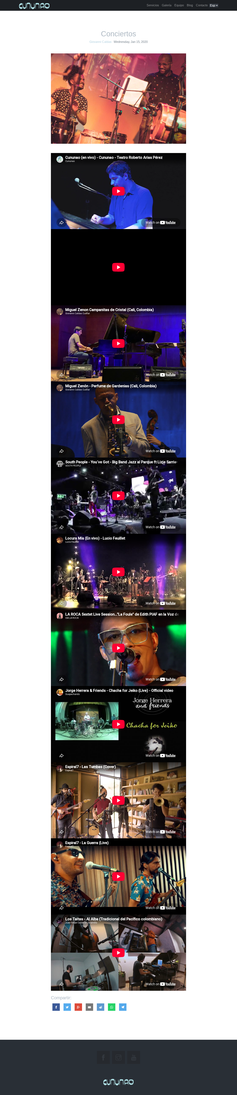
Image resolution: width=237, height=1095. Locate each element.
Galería (166, 5)
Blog (190, 5)
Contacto (202, 5)
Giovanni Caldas (100, 41)
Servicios (153, 5)
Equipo (179, 5)
